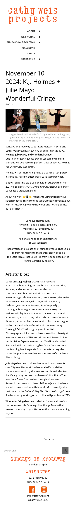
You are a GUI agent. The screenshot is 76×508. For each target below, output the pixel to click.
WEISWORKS (28, 37)
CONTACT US (28, 59)
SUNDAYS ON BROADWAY (21, 42)
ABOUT (31, 31)
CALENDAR (28, 48)
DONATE (30, 53)
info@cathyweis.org (38, 495)
